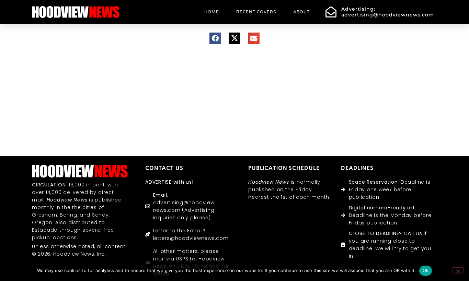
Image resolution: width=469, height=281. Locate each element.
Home (211, 12)
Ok (426, 270)
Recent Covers (256, 12)
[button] (215, 38)
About (301, 12)
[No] (458, 270)
